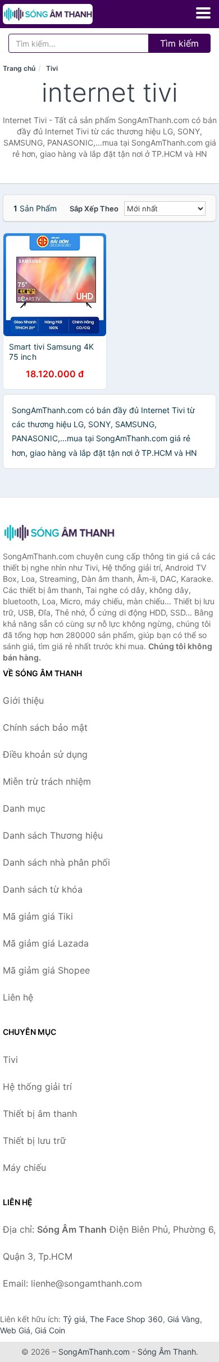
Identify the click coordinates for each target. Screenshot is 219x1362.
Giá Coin (50, 1330)
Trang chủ (19, 68)
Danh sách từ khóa (43, 889)
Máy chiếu (24, 1167)
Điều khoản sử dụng (45, 754)
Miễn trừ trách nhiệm (47, 781)
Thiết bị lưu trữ (34, 1140)
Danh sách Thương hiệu (53, 835)
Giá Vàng (183, 1319)
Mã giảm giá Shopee (46, 970)
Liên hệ (18, 997)
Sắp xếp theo (94, 208)
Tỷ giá (74, 1319)
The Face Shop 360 (126, 1319)
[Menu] (203, 12)
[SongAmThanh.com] (65, 14)
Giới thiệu (23, 700)
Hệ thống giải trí (37, 1086)
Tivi (52, 68)
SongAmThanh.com (94, 1351)
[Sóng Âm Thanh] (59, 532)
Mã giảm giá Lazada (46, 943)
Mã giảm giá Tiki (38, 916)
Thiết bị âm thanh (40, 1113)
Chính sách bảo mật (45, 727)
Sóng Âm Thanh (167, 1351)
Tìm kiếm (179, 43)
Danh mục (24, 808)
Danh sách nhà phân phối (56, 862)
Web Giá (15, 1330)
